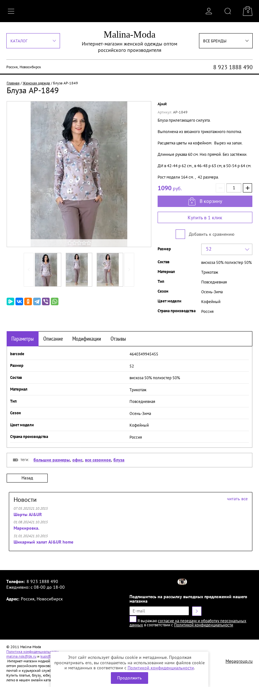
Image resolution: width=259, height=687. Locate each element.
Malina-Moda (129, 34)
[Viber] (46, 301)
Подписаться (197, 611)
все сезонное (98, 460)
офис (77, 460)
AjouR (162, 103)
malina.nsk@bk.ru (21, 656)
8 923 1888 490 (233, 67)
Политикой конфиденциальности (161, 668)
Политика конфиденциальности (32, 651)
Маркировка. (26, 528)
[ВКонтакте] (19, 301)
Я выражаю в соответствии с (188, 623)
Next (129, 270)
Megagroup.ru (239, 661)
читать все (237, 499)
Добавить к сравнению (211, 234)
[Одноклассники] (28, 301)
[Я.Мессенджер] (10, 301)
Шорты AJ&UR (28, 514)
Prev (29, 270)
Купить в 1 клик (205, 217)
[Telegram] (37, 301)
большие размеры (51, 460)
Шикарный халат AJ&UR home (43, 542)
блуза (118, 460)
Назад (27, 478)
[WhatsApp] (54, 301)
